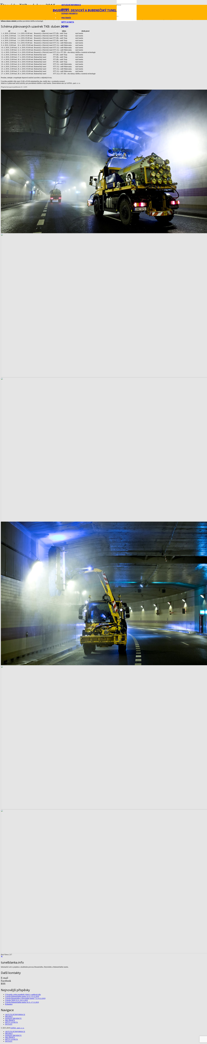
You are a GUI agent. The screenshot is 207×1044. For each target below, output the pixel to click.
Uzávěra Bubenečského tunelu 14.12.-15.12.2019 (22, 996)
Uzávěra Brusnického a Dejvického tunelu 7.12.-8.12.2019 (25, 998)
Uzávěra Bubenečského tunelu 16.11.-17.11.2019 (22, 1002)
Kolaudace (9, 1004)
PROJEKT (9, 1016)
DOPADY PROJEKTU (13, 1018)
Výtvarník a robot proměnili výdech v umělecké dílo (23, 994)
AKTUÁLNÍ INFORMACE (15, 1014)
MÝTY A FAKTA (11, 1022)
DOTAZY (8, 1024)
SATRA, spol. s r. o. (17, 1028)
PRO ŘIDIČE (10, 1020)
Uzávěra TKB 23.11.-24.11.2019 (16, 1000)
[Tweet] (2, 957)
